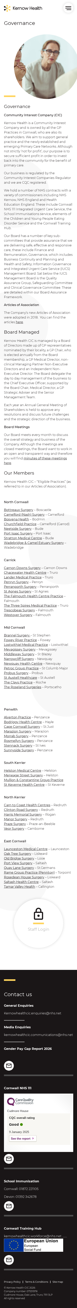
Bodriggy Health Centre (23, 722)
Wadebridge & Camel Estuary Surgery (34, 543)
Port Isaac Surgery (18, 533)
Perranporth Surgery (20, 587)
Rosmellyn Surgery (19, 741)
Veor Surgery (14, 829)
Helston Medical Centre (22, 770)
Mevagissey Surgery (20, 649)
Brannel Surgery (17, 635)
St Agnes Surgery (17, 591)
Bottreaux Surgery (18, 510)
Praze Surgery (15, 824)
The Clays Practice (18, 682)
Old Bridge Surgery (19, 858)
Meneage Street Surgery (23, 775)
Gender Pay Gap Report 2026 (28, 1049)
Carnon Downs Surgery (22, 568)
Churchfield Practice (20, 524)
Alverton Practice (17, 717)
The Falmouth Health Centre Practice (33, 596)
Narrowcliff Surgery (19, 659)
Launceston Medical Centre (26, 849)
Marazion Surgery (17, 731)
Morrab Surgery (16, 736)
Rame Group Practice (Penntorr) (29, 872)
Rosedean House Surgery (24, 877)
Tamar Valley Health (19, 887)
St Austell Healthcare (20, 678)
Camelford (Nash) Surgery (24, 514)
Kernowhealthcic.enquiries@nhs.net (32, 1013)
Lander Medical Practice (23, 577)
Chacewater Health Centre (25, 573)
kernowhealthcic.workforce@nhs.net (32, 1236)
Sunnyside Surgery (19, 750)
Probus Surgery (16, 673)
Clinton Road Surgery (21, 810)
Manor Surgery (15, 819)
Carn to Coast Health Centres (27, 805)
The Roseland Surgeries (22, 687)
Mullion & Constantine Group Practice (33, 780)
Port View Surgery (18, 863)
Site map (58, 1281)
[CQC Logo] (20, 1104)
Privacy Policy (12, 1281)
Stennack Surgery (18, 745)
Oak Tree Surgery (17, 854)
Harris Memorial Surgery (23, 814)
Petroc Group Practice (21, 668)
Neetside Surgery (18, 529)
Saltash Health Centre (21, 882)
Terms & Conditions (36, 1281)
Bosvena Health (16, 519)
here (19, 322)
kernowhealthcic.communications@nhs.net (38, 1035)
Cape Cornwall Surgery (22, 727)
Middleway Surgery (19, 654)
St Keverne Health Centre (24, 785)
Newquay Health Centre (23, 663)
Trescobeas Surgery (19, 610)
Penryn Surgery (16, 582)
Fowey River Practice (20, 640)
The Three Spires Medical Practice (30, 605)
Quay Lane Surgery (19, 868)
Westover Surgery (18, 615)
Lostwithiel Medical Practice (26, 645)
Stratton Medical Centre (23, 538)
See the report (20, 1138)
